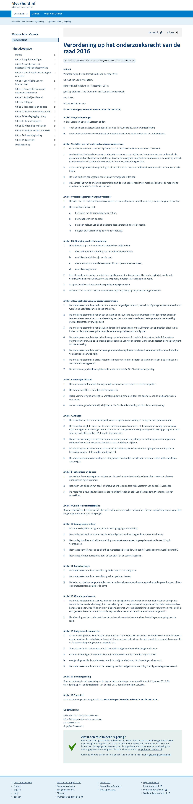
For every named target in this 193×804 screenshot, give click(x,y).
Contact (17, 786)
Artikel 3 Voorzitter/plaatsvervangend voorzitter (33, 74)
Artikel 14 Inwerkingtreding (28, 135)
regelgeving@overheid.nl (159, 754)
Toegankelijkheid (65, 789)
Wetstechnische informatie (25, 34)
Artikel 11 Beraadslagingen (28, 121)
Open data (105, 782)
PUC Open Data (107, 789)
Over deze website (23, 782)
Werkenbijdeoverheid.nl (155, 793)
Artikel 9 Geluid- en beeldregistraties (33, 111)
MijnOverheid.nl (151, 782)
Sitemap (61, 793)
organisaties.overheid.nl (150, 749)
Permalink (153, 32)
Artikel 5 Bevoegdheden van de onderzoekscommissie (30, 91)
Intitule (18, 54)
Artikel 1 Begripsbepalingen (28, 59)
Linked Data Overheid (110, 786)
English (17, 789)
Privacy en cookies (66, 786)
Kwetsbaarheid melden (68, 796)
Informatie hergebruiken (69, 782)
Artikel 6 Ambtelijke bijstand (29, 97)
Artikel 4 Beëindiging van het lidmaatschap (29, 82)
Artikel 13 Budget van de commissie (32, 130)
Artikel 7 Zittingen (24, 102)
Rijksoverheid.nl (151, 786)
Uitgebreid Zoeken (53, 13)
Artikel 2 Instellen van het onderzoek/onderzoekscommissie (31, 66)
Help (16, 793)
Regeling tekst (20, 39)
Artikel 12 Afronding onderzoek (30, 125)
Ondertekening (22, 144)
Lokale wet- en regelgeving (33, 21)
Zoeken (36, 13)
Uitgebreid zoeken (54, 21)
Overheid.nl (19, 14)
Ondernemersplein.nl (153, 789)
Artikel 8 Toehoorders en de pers (31, 106)
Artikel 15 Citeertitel (25, 139)
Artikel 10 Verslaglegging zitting (30, 116)
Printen (170, 32)
